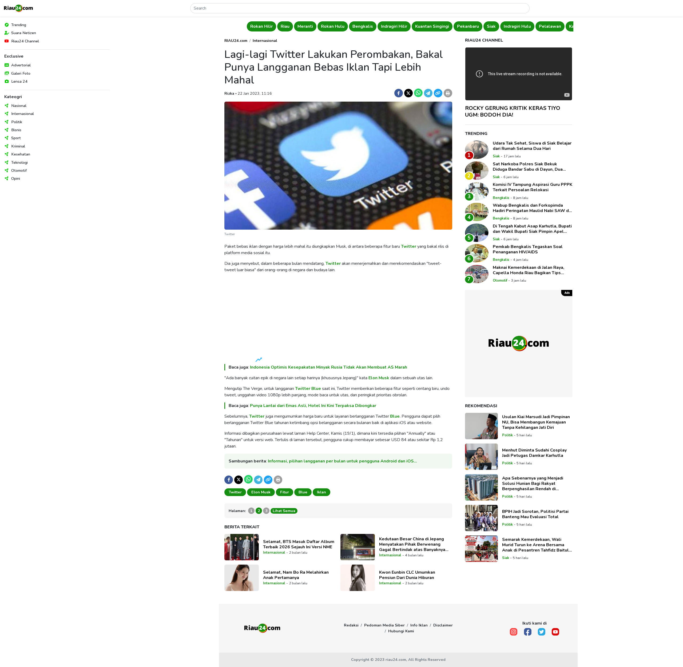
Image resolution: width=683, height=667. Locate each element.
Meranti (305, 26)
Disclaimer (443, 625)
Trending (18, 24)
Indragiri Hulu (517, 26)
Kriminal (18, 146)
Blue (316, 389)
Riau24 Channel (25, 41)
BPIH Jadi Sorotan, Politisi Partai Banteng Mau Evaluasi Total (535, 514)
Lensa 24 (19, 81)
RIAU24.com (235, 40)
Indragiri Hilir (394, 26)
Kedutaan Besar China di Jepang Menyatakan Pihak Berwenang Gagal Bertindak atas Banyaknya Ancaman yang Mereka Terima (412, 544)
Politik (16, 122)
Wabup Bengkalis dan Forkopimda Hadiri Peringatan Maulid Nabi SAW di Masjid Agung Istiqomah (531, 208)
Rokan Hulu (332, 26)
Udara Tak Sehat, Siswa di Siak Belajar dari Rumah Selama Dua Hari (532, 146)
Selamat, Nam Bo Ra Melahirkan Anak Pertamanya (296, 575)
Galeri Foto (20, 73)
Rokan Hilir (261, 26)
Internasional (22, 113)
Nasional (18, 105)
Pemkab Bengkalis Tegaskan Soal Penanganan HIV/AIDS (528, 249)
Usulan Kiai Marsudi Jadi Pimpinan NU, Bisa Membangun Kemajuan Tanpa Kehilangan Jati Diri (536, 422)
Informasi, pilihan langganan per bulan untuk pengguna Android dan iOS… (342, 461)
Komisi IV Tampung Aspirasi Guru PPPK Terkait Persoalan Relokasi (532, 187)
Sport (16, 138)
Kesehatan (20, 154)
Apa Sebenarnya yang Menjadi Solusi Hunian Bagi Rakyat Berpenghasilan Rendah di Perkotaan (532, 484)
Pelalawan (550, 26)
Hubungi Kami (401, 631)
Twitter (408, 246)
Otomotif (19, 170)
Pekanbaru (468, 26)
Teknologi (19, 162)
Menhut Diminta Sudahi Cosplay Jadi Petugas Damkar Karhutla (534, 453)
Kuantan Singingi (432, 26)
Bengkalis (362, 26)
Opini (15, 178)
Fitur (284, 492)
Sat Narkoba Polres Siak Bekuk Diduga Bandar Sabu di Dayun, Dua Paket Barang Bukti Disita (528, 166)
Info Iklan (419, 625)
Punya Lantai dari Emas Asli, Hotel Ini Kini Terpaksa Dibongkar (313, 406)
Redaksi (351, 625)
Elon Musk (378, 378)
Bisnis (16, 130)
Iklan (321, 492)
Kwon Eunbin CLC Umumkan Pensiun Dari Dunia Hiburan (407, 575)
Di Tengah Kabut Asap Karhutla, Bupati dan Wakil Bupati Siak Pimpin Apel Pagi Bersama (532, 228)
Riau (285, 26)
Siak (491, 26)
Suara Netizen (23, 32)
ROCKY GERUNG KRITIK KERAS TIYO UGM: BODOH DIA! (512, 111)
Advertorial (21, 65)
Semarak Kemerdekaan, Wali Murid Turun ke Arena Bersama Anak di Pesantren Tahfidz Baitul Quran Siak (535, 545)
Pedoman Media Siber (384, 625)
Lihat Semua (284, 510)
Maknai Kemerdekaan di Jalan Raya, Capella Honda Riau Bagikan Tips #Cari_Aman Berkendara (528, 270)
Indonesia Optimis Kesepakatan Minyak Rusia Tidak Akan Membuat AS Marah (328, 367)
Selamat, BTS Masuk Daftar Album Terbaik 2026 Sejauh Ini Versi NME (298, 544)
